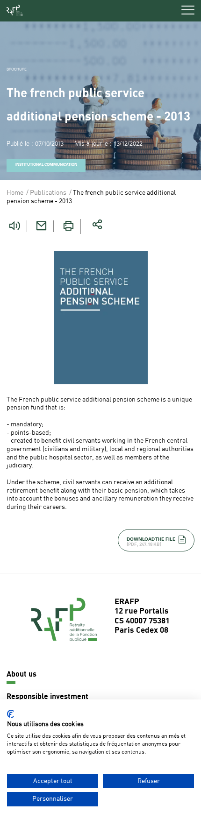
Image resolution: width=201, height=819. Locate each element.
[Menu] (187, 10)
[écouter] (14, 226)
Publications (48, 193)
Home (15, 193)
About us (21, 674)
